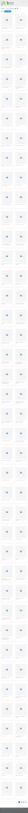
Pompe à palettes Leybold (6, 499)
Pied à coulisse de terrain (20, 224)
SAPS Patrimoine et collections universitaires (17, 810)
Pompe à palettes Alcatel (6, 480)
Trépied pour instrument (6, 224)
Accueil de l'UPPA (4, 810)
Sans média (7, 11)
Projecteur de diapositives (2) (6, 204)
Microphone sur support (20, 775)
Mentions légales (8, 812)
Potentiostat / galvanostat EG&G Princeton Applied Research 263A (7, 422)
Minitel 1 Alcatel (18, 125)
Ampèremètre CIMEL (5, 696)
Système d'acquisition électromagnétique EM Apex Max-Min (20, 87)
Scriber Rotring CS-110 (5, 755)
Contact (2, 812)
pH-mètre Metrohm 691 (6, 440)
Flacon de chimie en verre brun (7, 539)
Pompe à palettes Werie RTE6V (21, 499)
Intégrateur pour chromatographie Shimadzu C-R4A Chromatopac (6, 579)
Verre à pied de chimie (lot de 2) (7, 125)
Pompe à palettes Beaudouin (20, 480)
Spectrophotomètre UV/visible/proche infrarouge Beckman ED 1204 (20, 363)
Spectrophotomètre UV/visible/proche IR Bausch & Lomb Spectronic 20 (7, 638)
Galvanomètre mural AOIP (6, 716)
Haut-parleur (4, 775)
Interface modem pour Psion (6, 460)
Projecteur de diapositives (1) (20, 204)
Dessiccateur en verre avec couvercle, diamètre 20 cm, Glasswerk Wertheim (6, 382)
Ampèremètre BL (18, 637)
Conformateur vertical (19, 165)
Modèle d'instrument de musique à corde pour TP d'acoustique (20, 402)
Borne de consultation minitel (20, 145)
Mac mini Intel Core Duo (20, 47)
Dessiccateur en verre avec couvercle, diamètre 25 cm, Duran (20, 382)
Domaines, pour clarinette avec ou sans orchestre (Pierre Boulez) (7, 48)
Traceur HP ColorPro (19, 539)
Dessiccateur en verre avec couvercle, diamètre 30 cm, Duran (6, 402)
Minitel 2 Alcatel (18, 66)
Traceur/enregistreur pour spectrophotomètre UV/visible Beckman (6, 619)
